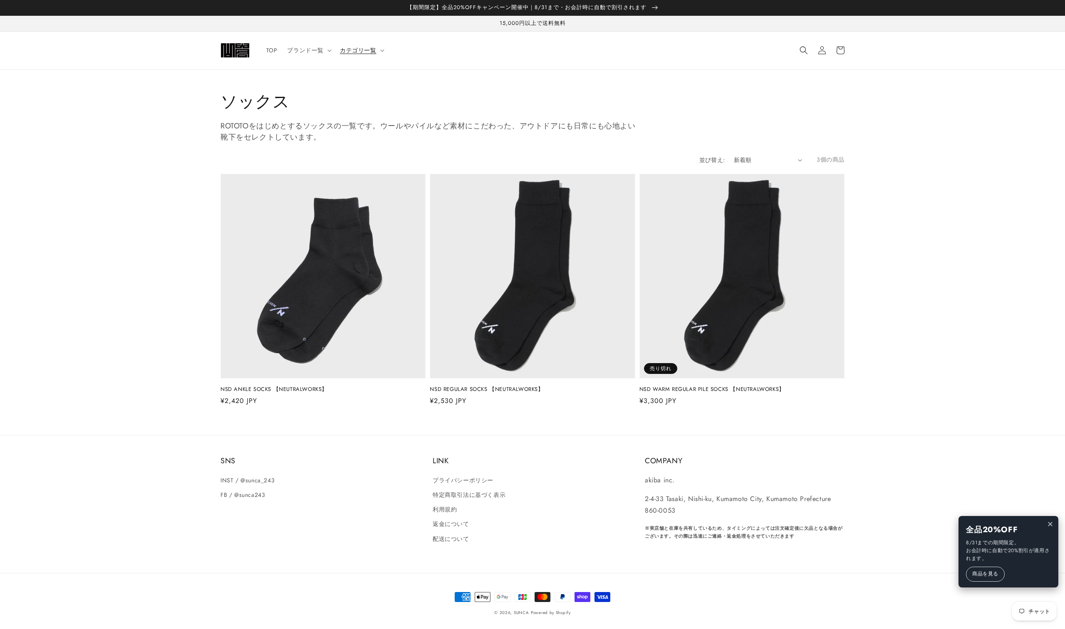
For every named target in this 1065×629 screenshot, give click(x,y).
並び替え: (712, 160)
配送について (451, 539)
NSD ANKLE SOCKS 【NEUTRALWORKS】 (273, 389)
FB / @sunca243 (242, 495)
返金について (451, 524)
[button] (804, 50)
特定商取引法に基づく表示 (469, 495)
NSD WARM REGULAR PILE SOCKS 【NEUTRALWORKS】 (712, 389)
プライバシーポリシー (463, 480)
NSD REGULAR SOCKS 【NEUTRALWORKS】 (486, 389)
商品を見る (985, 573)
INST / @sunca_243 (247, 480)
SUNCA (521, 612)
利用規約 (445, 509)
